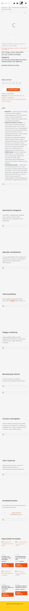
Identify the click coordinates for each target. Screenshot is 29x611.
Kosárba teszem (13, 89)
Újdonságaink (5, 49)
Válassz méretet (7, 79)
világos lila (8, 101)
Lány (19, 48)
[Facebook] (17, 3)
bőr (7, 99)
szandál (3, 101)
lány (14, 99)
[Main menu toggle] (25, 3)
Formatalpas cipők (12, 48)
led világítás (18, 99)
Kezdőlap (4, 7)
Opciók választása (5, 565)
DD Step (15, 43)
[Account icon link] (14, 3)
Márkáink (9, 43)
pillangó (24, 99)
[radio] (3, 83)
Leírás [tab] (3, 108)
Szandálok (24, 48)
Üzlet (9, 7)
